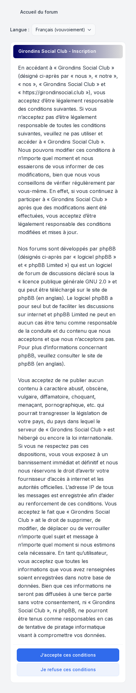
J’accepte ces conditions (68, 655)
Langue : (19, 29)
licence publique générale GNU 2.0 (64, 281)
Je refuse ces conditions (68, 669)
